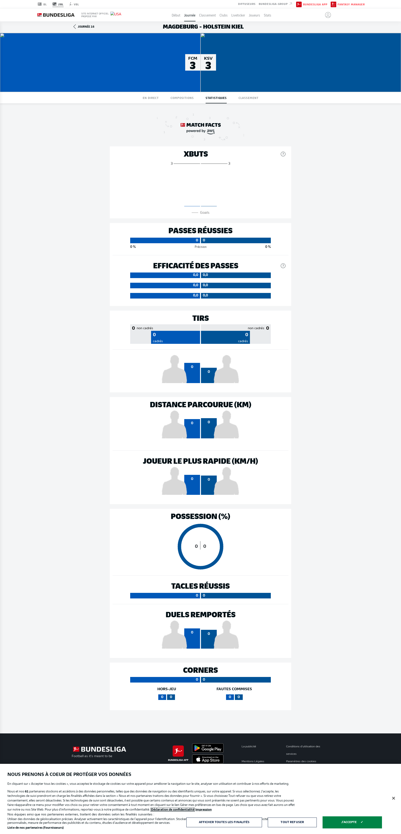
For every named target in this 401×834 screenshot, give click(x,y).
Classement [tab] (249, 98)
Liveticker (238, 14)
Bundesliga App (315, 4)
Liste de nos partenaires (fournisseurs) (35, 827)
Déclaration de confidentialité (172, 809)
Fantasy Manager (351, 4)
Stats (267, 14)
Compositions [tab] (182, 98)
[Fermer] (393, 798)
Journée (189, 14)
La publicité (249, 746)
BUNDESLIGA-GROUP (274, 4)
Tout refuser (292, 822)
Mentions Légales (253, 761)
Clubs (224, 14)
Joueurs (254, 14)
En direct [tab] (151, 98)
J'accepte (349, 822)
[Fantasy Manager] (333, 4)
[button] (326, 14)
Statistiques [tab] (216, 98)
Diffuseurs (246, 4)
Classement (207, 14)
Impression (203, 809)
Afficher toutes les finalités (224, 822)
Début (176, 14)
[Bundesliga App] (299, 4)
